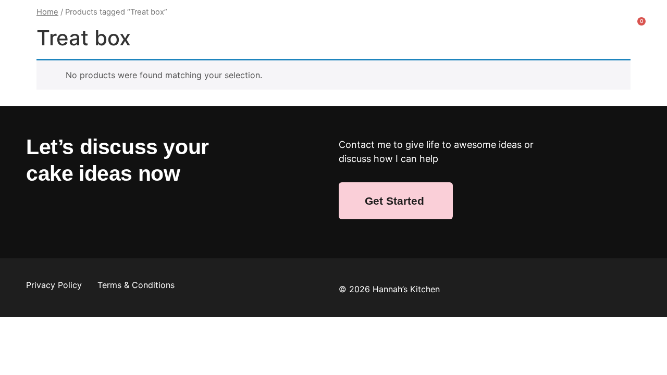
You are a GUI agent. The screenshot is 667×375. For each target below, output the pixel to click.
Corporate (471, 17)
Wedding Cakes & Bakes (257, 17)
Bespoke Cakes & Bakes (378, 17)
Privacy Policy (55, 285)
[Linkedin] (96, 214)
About (126, 17)
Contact (366, 41)
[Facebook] (39, 214)
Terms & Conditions (136, 285)
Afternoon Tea (545, 17)
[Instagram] (68, 214)
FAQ (318, 41)
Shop (174, 17)
